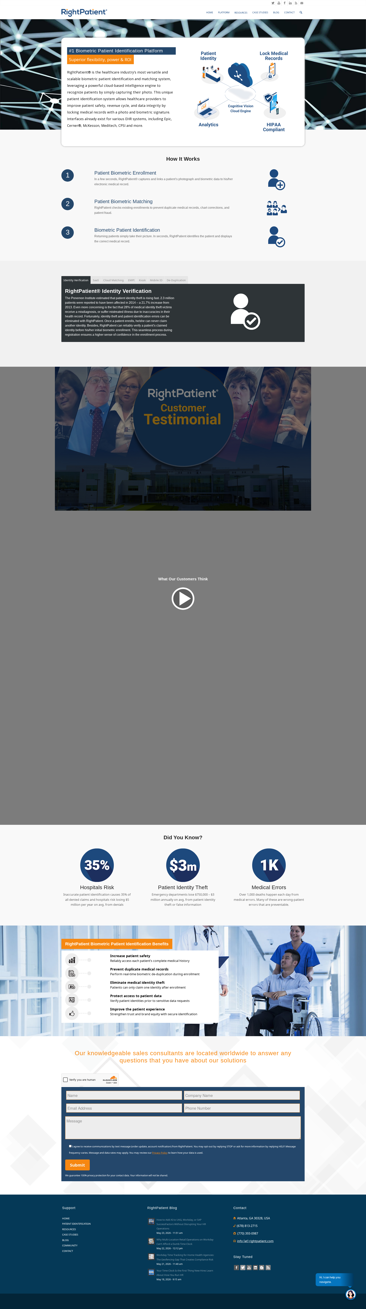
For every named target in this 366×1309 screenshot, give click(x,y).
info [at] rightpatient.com (255, 1241)
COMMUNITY (69, 1245)
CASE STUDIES (70, 1234)
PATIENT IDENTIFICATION (76, 1223)
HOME (66, 1218)
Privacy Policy (160, 1152)
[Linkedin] (290, 3)
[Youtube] (279, 3)
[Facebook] (284, 3)
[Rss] (296, 3)
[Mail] (302, 3)
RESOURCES (69, 1229)
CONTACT (67, 1251)
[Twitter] (273, 3)
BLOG (65, 1240)
